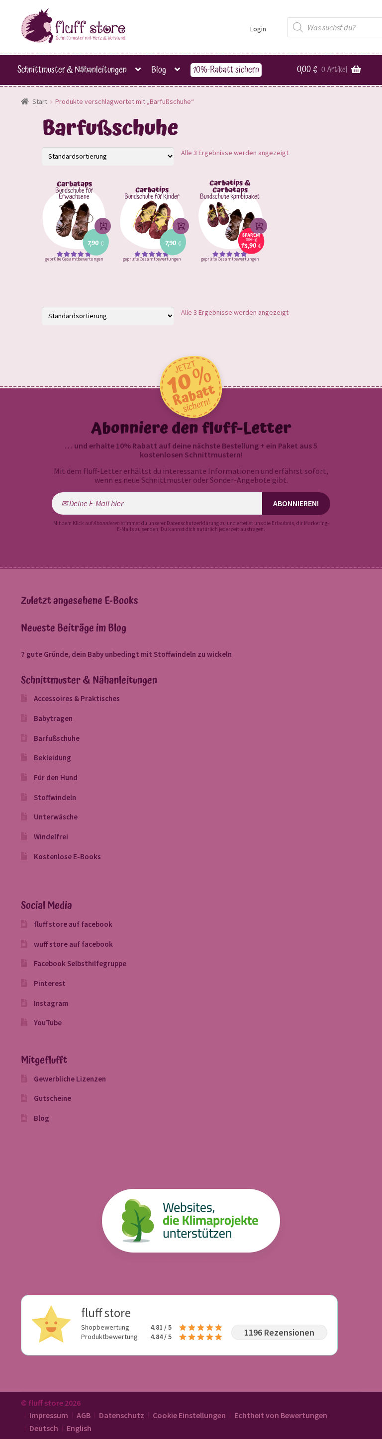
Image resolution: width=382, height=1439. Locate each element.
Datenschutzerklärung (193, 523)
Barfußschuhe (57, 738)
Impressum (48, 1415)
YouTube (48, 1022)
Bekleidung (52, 757)
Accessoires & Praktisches (77, 698)
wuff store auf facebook (73, 944)
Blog (158, 70)
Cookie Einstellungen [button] (189, 1415)
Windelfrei (51, 836)
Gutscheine (52, 1098)
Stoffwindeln (55, 797)
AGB (84, 1415)
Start (39, 101)
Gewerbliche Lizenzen (70, 1078)
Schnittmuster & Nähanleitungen (72, 70)
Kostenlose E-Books (67, 856)
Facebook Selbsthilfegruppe (80, 963)
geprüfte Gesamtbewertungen (74, 259)
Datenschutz (121, 1415)
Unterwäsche (56, 816)
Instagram (51, 1003)
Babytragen (53, 718)
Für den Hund (56, 777)
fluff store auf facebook (73, 924)
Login (258, 28)
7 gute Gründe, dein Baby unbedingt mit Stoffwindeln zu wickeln (126, 654)
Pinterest (50, 983)
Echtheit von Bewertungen (280, 1415)
